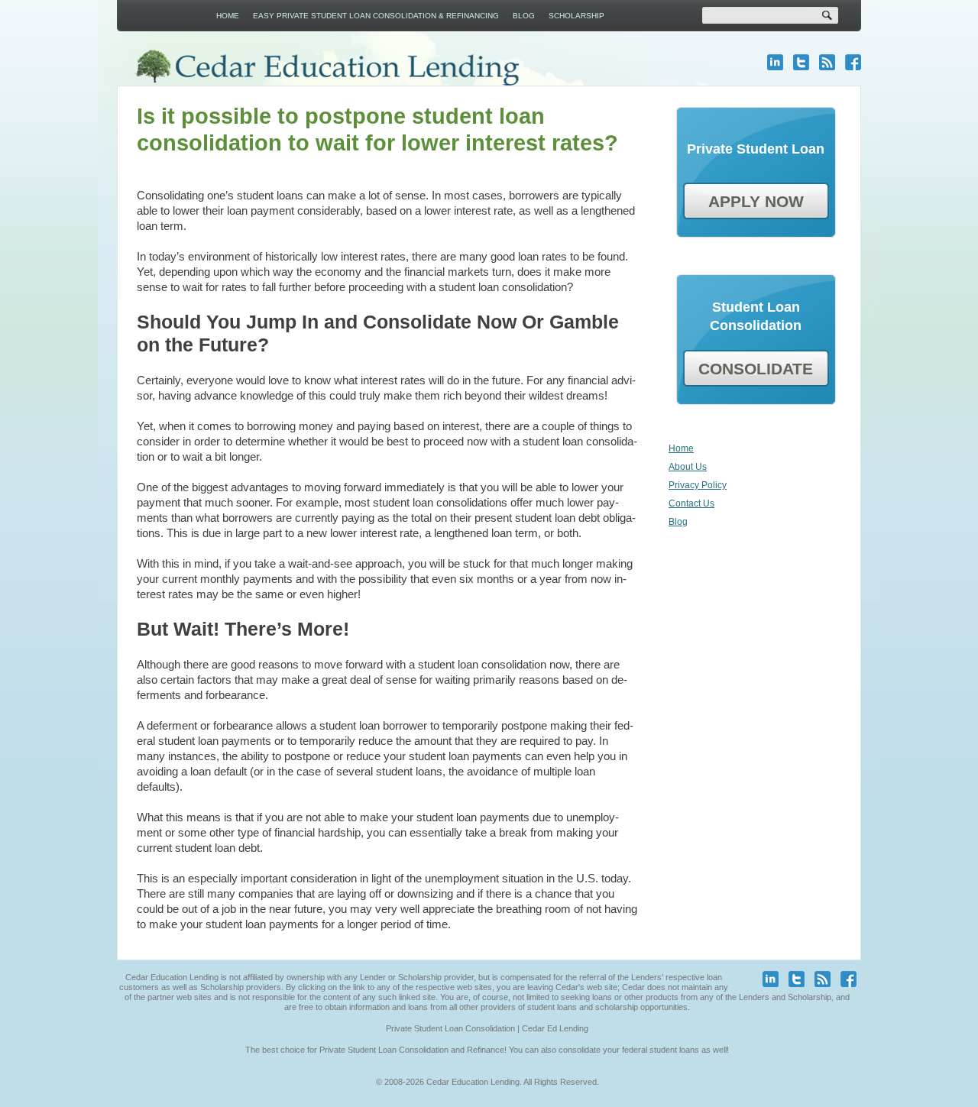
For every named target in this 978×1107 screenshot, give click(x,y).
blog (827, 62)
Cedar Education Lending (326, 68)
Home (227, 15)
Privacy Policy (698, 485)
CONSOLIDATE (755, 368)
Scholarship (576, 15)
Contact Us (691, 503)
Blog (524, 15)
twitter (801, 62)
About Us (688, 466)
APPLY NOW (756, 201)
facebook (853, 62)
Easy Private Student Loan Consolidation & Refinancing (376, 15)
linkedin (775, 62)
